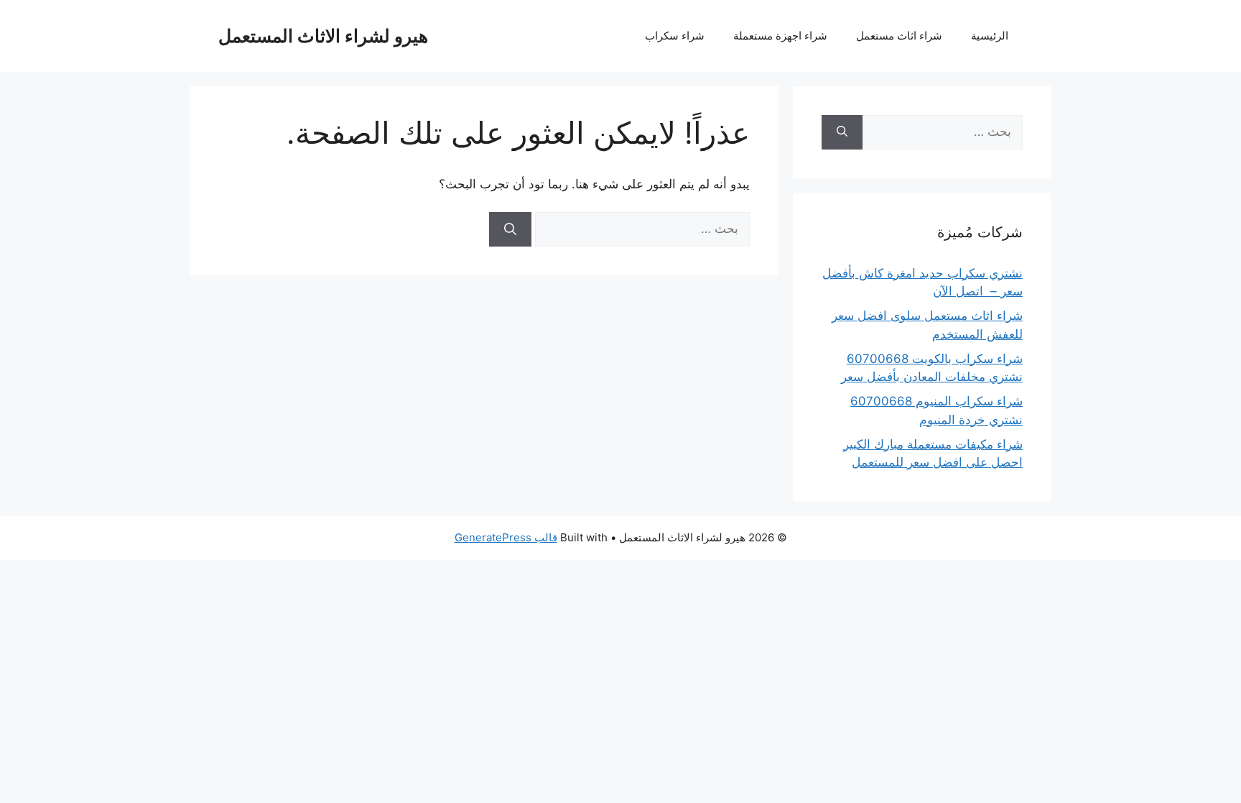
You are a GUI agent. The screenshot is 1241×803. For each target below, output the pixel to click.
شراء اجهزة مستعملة (780, 35)
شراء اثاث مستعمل (899, 35)
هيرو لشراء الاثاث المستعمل (323, 36)
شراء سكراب (675, 35)
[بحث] (510, 229)
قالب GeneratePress (506, 537)
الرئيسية (989, 35)
